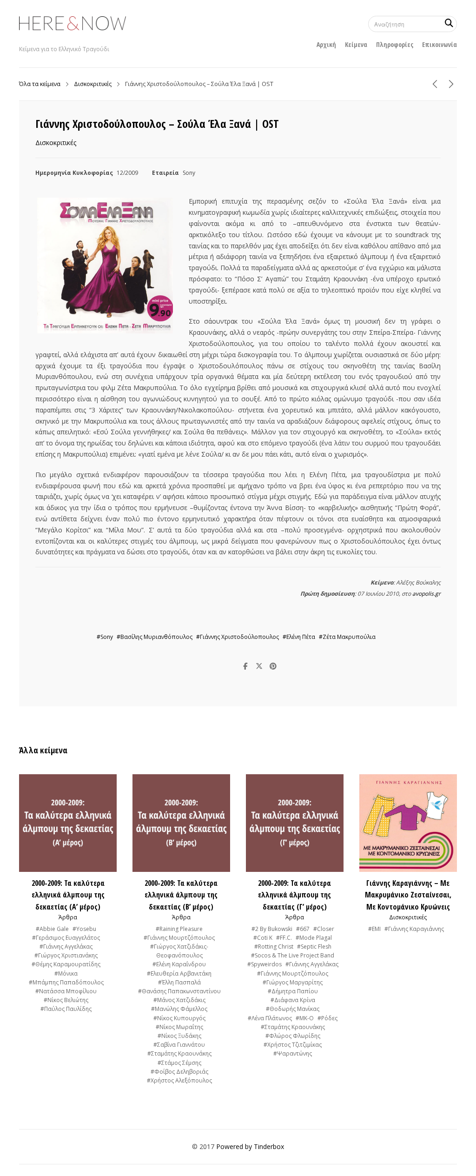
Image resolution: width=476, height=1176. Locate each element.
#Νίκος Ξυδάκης (179, 1036)
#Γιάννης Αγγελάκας (66, 946)
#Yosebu (84, 929)
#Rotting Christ (273, 946)
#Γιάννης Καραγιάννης (414, 929)
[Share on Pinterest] (273, 666)
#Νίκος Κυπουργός (179, 1018)
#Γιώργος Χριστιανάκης (66, 955)
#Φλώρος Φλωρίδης (292, 1036)
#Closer (323, 929)
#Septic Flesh (314, 946)
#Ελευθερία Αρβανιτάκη (179, 973)
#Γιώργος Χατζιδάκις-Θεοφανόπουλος (179, 951)
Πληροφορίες (394, 44)
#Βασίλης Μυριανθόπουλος (154, 637)
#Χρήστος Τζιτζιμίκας (293, 1045)
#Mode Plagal (314, 938)
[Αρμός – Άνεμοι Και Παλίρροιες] (435, 84)
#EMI (374, 929)
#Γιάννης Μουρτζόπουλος (179, 938)
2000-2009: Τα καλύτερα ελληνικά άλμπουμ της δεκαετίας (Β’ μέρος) (181, 895)
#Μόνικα (66, 973)
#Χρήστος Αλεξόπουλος (179, 1080)
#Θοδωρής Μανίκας (292, 1009)
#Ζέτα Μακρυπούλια (347, 637)
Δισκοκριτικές (93, 84)
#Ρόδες (327, 1018)
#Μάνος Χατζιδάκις (179, 1000)
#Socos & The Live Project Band (292, 955)
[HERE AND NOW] (72, 23)
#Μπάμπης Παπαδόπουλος (66, 982)
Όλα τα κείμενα (39, 84)
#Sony (105, 637)
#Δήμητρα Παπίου (293, 991)
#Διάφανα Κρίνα (293, 1000)
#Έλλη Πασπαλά (179, 982)
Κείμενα (356, 44)
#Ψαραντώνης (292, 1053)
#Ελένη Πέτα (299, 637)
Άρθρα (68, 917)
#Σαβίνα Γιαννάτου (179, 1045)
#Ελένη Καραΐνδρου (179, 964)
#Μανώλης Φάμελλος (179, 1009)
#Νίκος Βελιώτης (66, 1000)
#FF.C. (284, 938)
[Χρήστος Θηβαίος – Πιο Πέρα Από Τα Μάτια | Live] (451, 84)
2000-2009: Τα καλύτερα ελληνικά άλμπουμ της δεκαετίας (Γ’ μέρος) (294, 895)
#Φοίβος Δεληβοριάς (179, 1072)
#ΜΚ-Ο (305, 1018)
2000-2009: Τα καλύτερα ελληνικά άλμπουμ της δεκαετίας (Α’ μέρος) (68, 895)
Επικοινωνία (439, 44)
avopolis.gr (426, 594)
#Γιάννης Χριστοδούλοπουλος (237, 637)
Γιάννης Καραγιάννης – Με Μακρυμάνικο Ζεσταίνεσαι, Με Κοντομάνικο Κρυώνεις (408, 895)
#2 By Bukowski (271, 929)
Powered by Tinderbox (250, 1146)
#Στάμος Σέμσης (179, 1063)
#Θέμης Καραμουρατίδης (66, 964)
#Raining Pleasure (179, 929)
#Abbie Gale (52, 929)
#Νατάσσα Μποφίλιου (66, 991)
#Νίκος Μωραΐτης (179, 1027)
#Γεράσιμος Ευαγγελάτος (66, 938)
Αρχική (326, 44)
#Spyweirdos (264, 964)
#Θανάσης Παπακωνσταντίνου (179, 991)
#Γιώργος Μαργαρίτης (293, 982)
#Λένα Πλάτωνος (270, 1018)
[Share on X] (259, 666)
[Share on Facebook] (245, 666)
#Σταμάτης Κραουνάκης (179, 1053)
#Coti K (262, 938)
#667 (303, 929)
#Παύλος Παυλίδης (66, 1009)
